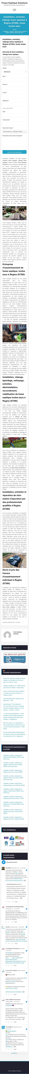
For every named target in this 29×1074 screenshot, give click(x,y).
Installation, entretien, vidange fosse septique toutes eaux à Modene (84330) (13, 818)
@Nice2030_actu (15, 868)
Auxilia (8, 927)
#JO (22, 932)
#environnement (10, 880)
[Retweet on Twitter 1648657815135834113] (9, 1049)
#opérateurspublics (10, 981)
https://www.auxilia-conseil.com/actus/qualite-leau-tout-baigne (16, 940)
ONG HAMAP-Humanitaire (13, 999)
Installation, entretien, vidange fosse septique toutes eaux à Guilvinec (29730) (14, 784)
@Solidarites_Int (9, 908)
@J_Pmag (22, 948)
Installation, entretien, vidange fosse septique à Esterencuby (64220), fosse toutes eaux (13, 790)
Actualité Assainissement (12, 672)
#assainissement (18, 880)
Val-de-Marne (9, 1027)
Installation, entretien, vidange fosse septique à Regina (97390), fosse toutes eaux (15, 31)
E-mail (4, 92)
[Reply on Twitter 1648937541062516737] (6, 943)
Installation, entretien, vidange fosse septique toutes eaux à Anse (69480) (13, 771)
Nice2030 (8, 868)
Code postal (6, 120)
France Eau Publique (11, 970)
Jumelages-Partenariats (12, 948)
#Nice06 (15, 878)
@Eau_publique (21, 970)
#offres (25, 978)
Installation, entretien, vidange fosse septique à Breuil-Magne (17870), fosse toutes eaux (13, 757)
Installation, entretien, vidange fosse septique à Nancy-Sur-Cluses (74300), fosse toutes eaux (13, 777)
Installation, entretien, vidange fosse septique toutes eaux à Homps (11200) (13, 797)
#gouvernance (22, 961)
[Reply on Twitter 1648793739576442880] (6, 965)
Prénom (5, 84)
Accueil (14, 29)
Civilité (4, 68)
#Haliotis (20, 878)
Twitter (16, 901)
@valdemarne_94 (18, 1027)
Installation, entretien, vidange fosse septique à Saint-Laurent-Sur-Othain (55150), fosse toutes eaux (12, 764)
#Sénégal (9, 952)
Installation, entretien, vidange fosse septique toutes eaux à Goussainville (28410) (13, 811)
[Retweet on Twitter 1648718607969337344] (9, 1022)
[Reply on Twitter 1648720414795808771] (6, 995)
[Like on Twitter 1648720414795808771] (11, 995)
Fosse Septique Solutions (15, 2)
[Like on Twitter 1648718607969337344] (11, 1022)
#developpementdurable (12, 961)
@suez (17, 873)
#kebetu (8, 963)
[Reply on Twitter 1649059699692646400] (6, 902)
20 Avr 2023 (23, 868)
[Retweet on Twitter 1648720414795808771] (9, 995)
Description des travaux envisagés (12, 135)
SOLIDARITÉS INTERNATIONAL (15, 907)
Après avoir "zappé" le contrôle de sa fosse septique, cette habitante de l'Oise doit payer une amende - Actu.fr (14, 680)
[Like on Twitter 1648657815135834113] (11, 1049)
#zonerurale (13, 963)
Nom (4, 76)
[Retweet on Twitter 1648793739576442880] (9, 965)
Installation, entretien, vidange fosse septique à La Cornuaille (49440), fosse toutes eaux (13, 804)
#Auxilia (23, 934)
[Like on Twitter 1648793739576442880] (11, 965)
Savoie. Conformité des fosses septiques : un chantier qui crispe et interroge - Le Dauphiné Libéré (14, 693)
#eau (7, 959)
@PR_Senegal (20, 963)
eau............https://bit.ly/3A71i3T (14, 958)
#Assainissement (11, 1031)
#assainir (8, 932)
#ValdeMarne (9, 1046)
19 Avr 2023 (8, 950)
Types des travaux (7, 128)
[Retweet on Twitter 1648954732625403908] (9, 922)
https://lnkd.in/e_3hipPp (12, 988)
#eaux (9, 1038)
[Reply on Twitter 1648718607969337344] (6, 1022)
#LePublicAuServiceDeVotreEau (14, 992)
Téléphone (5, 100)
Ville (4, 111)
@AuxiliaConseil (14, 927)
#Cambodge (9, 1005)
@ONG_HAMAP (9, 1001)
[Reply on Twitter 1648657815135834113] (6, 1049)
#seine (24, 929)
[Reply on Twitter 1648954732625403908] (6, 922)
